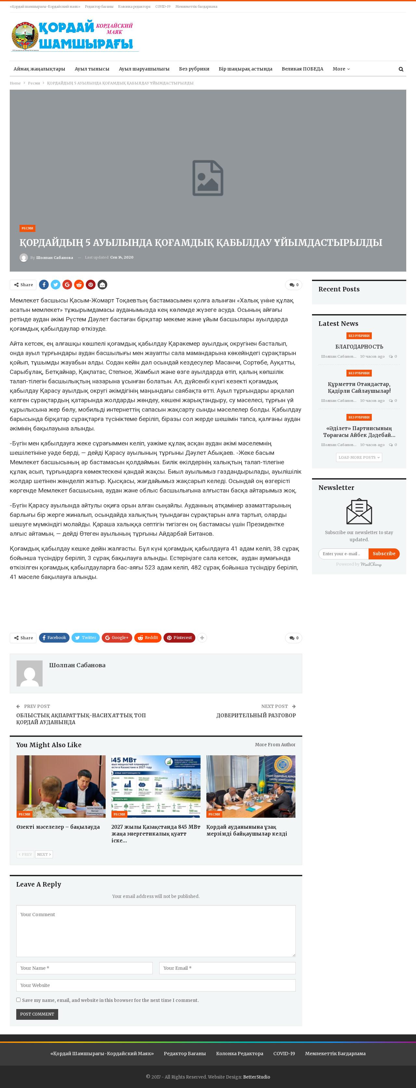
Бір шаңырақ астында (245, 69)
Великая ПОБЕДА (302, 69)
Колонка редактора (134, 7)
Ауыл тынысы (92, 69)
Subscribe (384, 554)
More (339, 69)
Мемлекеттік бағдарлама (196, 7)
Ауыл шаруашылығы (144, 69)
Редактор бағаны (99, 7)
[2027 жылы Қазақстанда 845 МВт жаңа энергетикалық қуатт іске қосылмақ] (156, 786)
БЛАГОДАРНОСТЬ (359, 347)
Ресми (27, 228)
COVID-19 (163, 7)
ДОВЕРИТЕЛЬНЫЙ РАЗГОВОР (256, 715)
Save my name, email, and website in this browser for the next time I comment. (110, 1000)
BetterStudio (256, 1077)
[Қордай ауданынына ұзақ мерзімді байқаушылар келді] (250, 786)
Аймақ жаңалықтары (39, 69)
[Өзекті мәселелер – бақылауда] (61, 786)
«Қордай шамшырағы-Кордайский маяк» (45, 7)
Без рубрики (194, 69)
